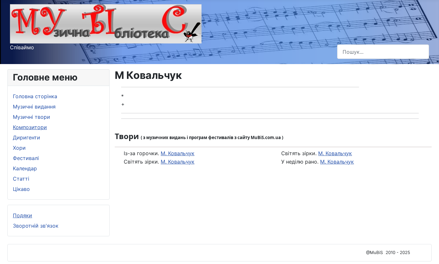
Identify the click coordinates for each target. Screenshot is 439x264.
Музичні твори (31, 117)
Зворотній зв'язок (35, 225)
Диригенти (26, 137)
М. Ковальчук (177, 153)
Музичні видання (34, 106)
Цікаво (21, 189)
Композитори (30, 127)
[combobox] (383, 51)
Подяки (22, 215)
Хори (19, 148)
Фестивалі (26, 158)
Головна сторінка (35, 96)
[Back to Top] (428, 252)
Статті (21, 178)
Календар (25, 168)
